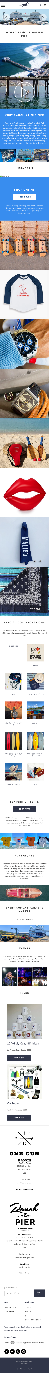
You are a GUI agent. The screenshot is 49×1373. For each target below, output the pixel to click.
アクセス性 (23, 1364)
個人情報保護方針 (22, 1362)
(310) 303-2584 (24, 1179)
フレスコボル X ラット (35, 694)
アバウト (27, 1311)
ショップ (27, 1307)
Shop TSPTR (27, 810)
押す (26, 1315)
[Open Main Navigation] (3, 5)
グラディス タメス (13, 785)
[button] (45, 5)
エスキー (35, 723)
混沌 (35, 785)
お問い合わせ (9, 1311)
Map (24, 1173)
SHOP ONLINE (27, 198)
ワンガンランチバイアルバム (13, 755)
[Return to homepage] (24, 7)
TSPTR (35, 666)
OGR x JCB (13, 646)
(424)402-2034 (24, 1254)
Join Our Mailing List (10, 1288)
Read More (22, 1058)
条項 (30, 1362)
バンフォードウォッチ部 (13, 724)
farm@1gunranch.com (24, 1183)
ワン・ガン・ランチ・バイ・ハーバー (35, 755)
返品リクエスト (10, 1307)
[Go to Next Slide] (43, 17)
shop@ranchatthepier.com (24, 1257)
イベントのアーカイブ (32, 1320)
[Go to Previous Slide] (6, 17)
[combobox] (40, 5)
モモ (13, 694)
